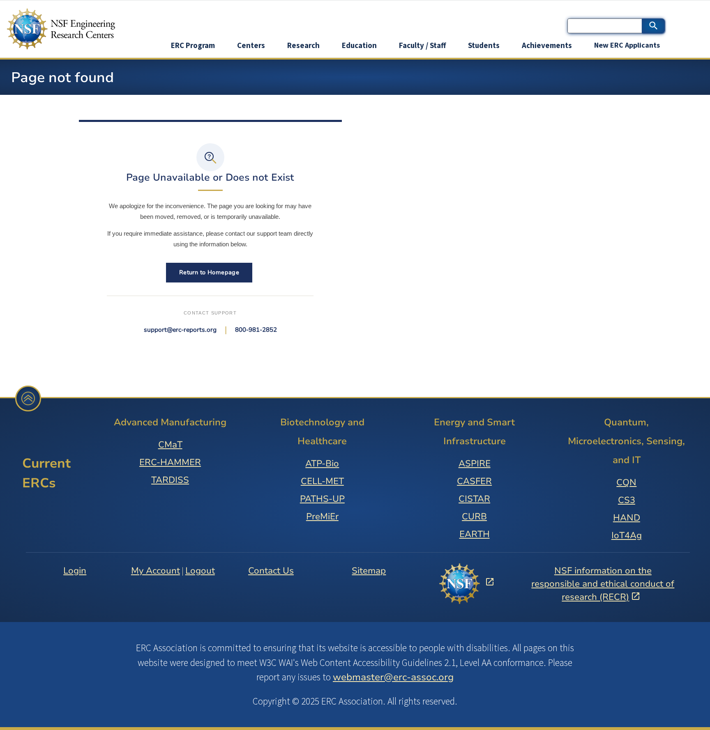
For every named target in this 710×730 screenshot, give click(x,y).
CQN (626, 482)
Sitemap (369, 571)
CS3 (626, 500)
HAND (626, 518)
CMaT (170, 444)
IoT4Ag (626, 535)
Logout (200, 571)
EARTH (474, 534)
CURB (474, 516)
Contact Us (271, 571)
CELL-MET (322, 481)
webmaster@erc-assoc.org (393, 677)
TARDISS (170, 480)
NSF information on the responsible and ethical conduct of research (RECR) (602, 584)
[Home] (67, 29)
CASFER (474, 481)
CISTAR (474, 499)
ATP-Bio (322, 463)
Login (74, 571)
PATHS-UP (322, 499)
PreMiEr (322, 516)
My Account (155, 571)
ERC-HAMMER (170, 462)
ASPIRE (475, 463)
